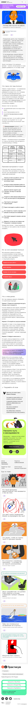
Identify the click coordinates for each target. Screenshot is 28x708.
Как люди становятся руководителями (12, 407)
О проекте (5, 671)
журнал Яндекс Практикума (9, 2)
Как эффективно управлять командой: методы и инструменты (15, 411)
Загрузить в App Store (14, 682)
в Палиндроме (24, 703)
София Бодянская (19, 462)
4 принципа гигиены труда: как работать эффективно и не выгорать (14, 403)
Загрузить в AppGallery (14, 688)
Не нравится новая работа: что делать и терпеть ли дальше (14, 398)
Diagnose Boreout (16, 100)
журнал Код (17, 698)
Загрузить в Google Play (14, 685)
